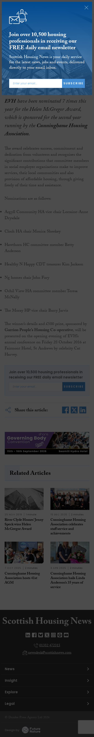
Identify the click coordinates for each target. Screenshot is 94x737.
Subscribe (73, 83)
